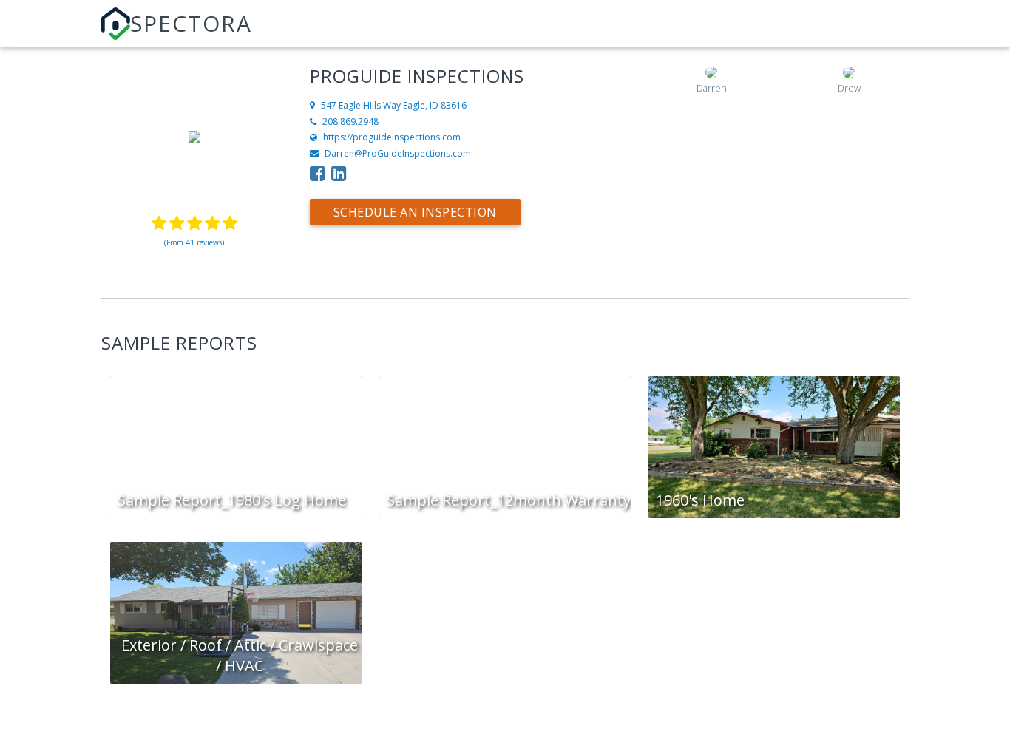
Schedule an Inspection (415, 212)
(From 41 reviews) (194, 242)
